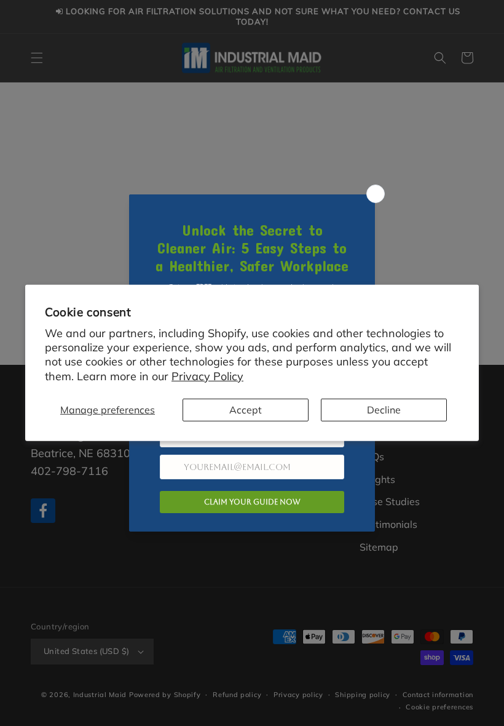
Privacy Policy (207, 376)
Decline (384, 410)
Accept (245, 410)
